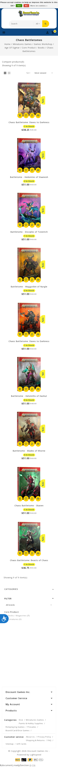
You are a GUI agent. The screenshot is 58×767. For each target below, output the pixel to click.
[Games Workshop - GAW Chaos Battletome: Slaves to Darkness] (29, 100)
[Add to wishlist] (26, 115)
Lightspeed (35, 754)
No (26, 6)
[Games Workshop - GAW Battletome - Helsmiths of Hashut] (29, 374)
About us (30, 737)
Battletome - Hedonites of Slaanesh (29, 177)
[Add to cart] (20, 115)
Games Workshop (43, 44)
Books (41, 47)
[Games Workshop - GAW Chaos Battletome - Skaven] (29, 483)
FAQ (49, 740)
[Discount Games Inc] (29, 14)
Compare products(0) (13, 61)
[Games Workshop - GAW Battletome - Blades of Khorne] (29, 428)
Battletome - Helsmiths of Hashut (29, 396)
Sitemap (10, 744)
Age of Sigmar (12, 47)
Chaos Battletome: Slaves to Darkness (29, 122)
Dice (21, 720)
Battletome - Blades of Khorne (29, 450)
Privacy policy (44, 737)
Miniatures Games (22, 44)
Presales (31, 727)
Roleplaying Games (15, 727)
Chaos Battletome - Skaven (29, 505)
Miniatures (14, 619)
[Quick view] (38, 115)
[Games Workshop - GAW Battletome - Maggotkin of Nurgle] (29, 264)
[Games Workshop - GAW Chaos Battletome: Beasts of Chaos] (29, 538)
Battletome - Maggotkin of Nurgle (29, 286)
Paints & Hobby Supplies (31, 723)
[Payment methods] (17, 759)
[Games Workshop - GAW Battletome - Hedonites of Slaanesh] (29, 155)
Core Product (29, 47)
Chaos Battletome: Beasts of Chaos (29, 560)
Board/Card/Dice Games (18, 730)
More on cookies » (38, 6)
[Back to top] (52, 760)
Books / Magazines (19, 615)
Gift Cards (21, 744)
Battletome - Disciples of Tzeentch (29, 231)
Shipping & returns (35, 740)
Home (7, 44)
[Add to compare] (32, 115)
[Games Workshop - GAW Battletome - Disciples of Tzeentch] (29, 209)
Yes (19, 6)
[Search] (45, 23)
